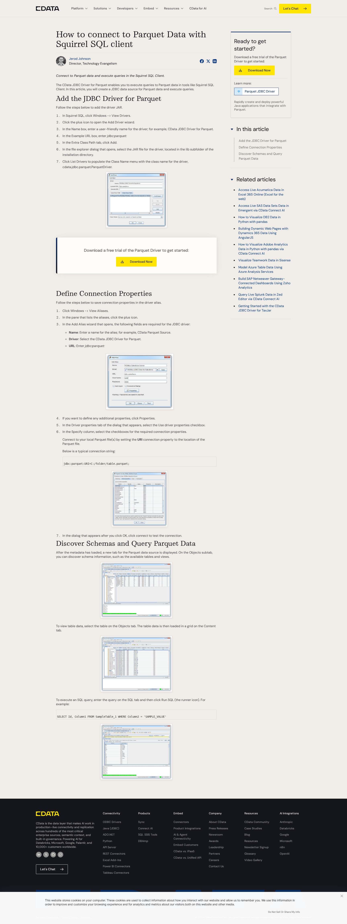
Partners (214, 853)
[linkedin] (39, 854)
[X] (46, 854)
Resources (251, 841)
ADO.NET (109, 834)
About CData (217, 822)
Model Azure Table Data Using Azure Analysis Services (260, 269)
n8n (282, 847)
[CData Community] (60, 854)
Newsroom (216, 834)
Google (284, 834)
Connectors (181, 822)
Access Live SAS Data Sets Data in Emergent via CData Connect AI (263, 208)
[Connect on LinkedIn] (215, 61)
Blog (247, 834)
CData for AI (197, 8)
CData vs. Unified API (187, 857)
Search (268, 8)
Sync (141, 822)
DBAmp (143, 841)
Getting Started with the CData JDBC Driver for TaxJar (261, 308)
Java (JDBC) (111, 828)
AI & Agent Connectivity (182, 836)
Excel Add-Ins (112, 860)
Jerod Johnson (80, 59)
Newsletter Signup (256, 847)
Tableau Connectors (116, 872)
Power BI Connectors (116, 866)
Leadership (216, 847)
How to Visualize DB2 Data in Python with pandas (259, 219)
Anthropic (286, 822)
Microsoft (286, 841)
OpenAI (284, 853)
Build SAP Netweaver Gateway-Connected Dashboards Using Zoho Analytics (264, 283)
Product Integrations (187, 828)
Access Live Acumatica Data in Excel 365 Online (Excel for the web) (261, 194)
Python (107, 841)
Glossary (250, 853)
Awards (213, 841)
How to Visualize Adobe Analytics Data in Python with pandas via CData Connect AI (263, 249)
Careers (214, 860)
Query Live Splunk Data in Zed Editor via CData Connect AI (260, 296)
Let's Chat (290, 8)
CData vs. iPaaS (184, 851)
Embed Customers (186, 845)
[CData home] (50, 8)
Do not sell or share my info (284, 912)
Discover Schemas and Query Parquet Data (260, 156)
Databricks (287, 828)
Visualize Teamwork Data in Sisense (264, 260)
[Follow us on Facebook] (202, 61)
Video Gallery (253, 860)
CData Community (256, 822)
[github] (53, 854)
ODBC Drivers (112, 822)
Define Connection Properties (260, 147)
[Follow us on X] (208, 61)
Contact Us (216, 866)
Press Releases (218, 828)
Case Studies (253, 828)
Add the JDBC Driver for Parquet (262, 141)
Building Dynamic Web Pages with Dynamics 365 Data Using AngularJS (263, 233)
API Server (109, 847)
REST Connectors (114, 853)
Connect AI (145, 828)
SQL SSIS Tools (147, 834)
